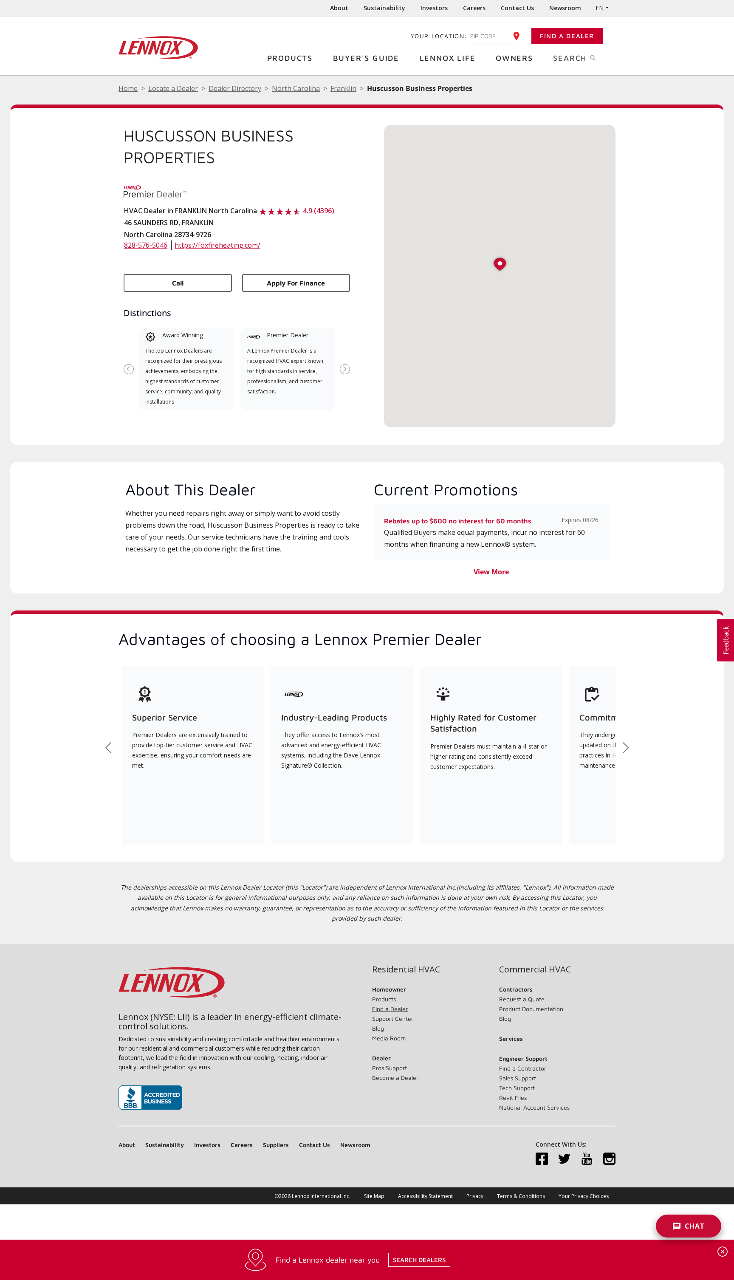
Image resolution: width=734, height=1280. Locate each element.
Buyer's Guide (366, 58)
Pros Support (389, 1067)
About (339, 8)
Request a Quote (522, 999)
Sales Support (517, 1078)
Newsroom (565, 8)
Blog (378, 1028)
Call (178, 283)
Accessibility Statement (425, 1196)
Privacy (474, 1196)
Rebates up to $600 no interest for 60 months (457, 521)
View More (491, 571)
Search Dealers (419, 1259)
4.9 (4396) (318, 210)
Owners (514, 58)
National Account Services (534, 1107)
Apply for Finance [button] (296, 283)
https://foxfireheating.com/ (217, 245)
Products (290, 58)
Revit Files (513, 1097)
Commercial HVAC (535, 969)
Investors (434, 8)
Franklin (343, 88)
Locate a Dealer (173, 88)
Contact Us (517, 8)
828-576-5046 (145, 245)
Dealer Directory (235, 88)
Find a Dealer (567, 36)
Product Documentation (531, 1008)
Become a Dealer (395, 1077)
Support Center (392, 1018)
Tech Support (517, 1087)
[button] (500, 265)
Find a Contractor (522, 1068)
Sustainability (384, 8)
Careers (474, 8)
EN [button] (600, 8)
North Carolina (296, 88)
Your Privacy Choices (584, 1196)
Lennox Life (448, 58)
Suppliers (276, 1144)
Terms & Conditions (521, 1196)
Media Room (389, 1038)
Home (128, 88)
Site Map (374, 1196)
